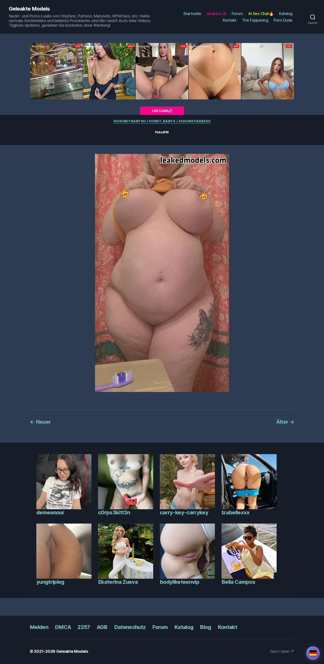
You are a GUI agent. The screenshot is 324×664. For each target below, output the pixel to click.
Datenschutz (130, 627)
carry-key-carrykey (184, 512)
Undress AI (216, 13)
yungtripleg (50, 582)
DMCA (63, 627)
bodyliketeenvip (179, 582)
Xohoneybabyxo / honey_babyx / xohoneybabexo (162, 121)
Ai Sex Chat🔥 (261, 13)
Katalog (285, 13)
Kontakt (229, 20)
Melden (39, 627)
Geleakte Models (29, 8)
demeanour (50, 512)
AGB (102, 627)
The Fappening (255, 20)
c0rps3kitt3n (114, 512)
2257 (84, 627)
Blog (205, 627)
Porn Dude (283, 20)
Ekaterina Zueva (118, 582)
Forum (237, 13)
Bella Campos (238, 582)
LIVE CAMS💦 (162, 111)
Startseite (192, 13)
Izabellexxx (236, 512)
